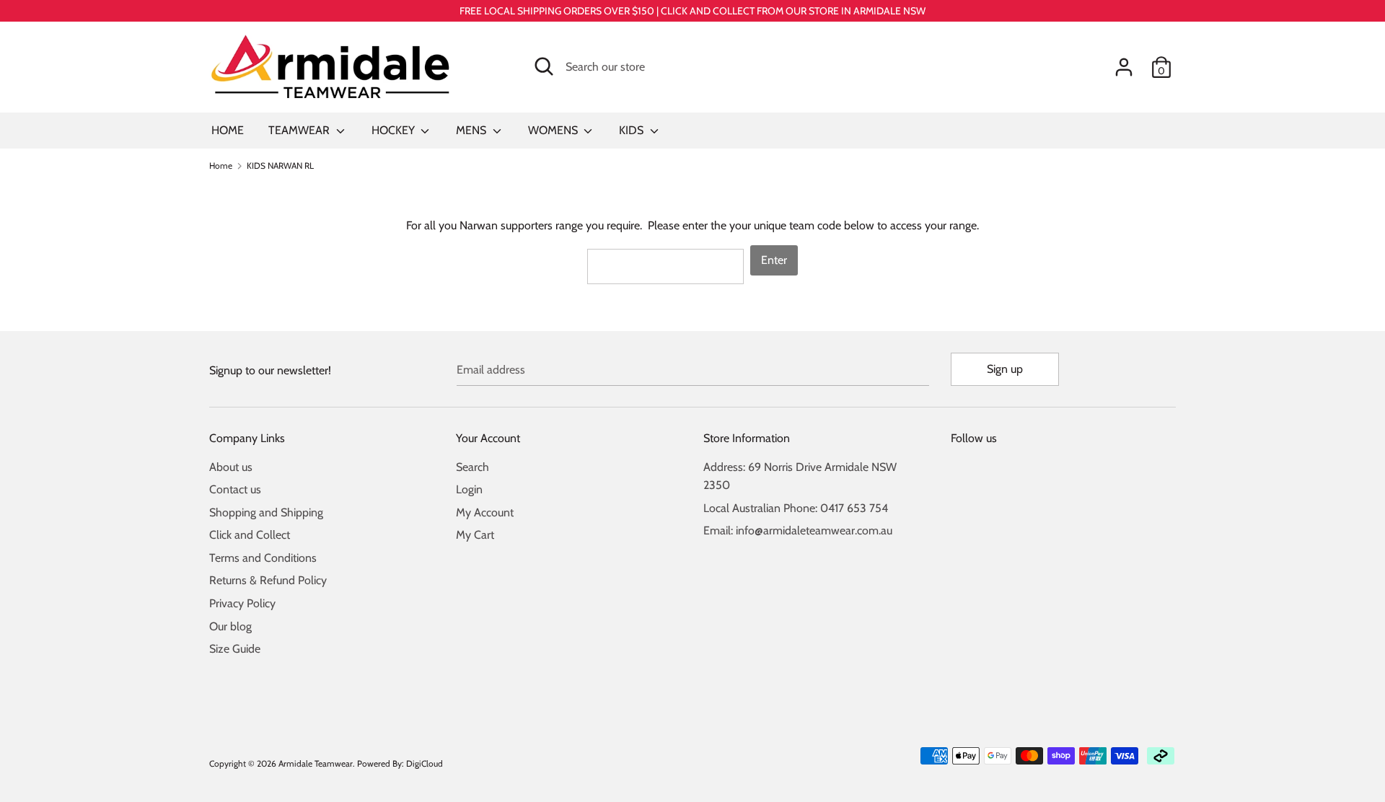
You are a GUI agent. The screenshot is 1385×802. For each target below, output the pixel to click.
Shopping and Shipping (266, 512)
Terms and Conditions (263, 558)
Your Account (488, 438)
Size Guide (234, 649)
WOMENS (554, 130)
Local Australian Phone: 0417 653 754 (795, 508)
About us (230, 467)
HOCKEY (394, 130)
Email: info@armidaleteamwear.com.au (797, 530)
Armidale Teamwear (315, 763)
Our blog (230, 626)
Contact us (235, 489)
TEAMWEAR (300, 130)
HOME (227, 130)
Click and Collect (249, 535)
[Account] (1123, 62)
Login (469, 489)
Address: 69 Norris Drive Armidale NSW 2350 (800, 476)
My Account (485, 512)
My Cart (475, 535)
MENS (472, 130)
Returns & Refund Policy (268, 580)
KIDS (632, 130)
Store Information (746, 438)
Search (472, 467)
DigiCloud (424, 763)
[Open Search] (543, 66)
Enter (774, 260)
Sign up (1005, 369)
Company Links (247, 438)
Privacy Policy (242, 603)
